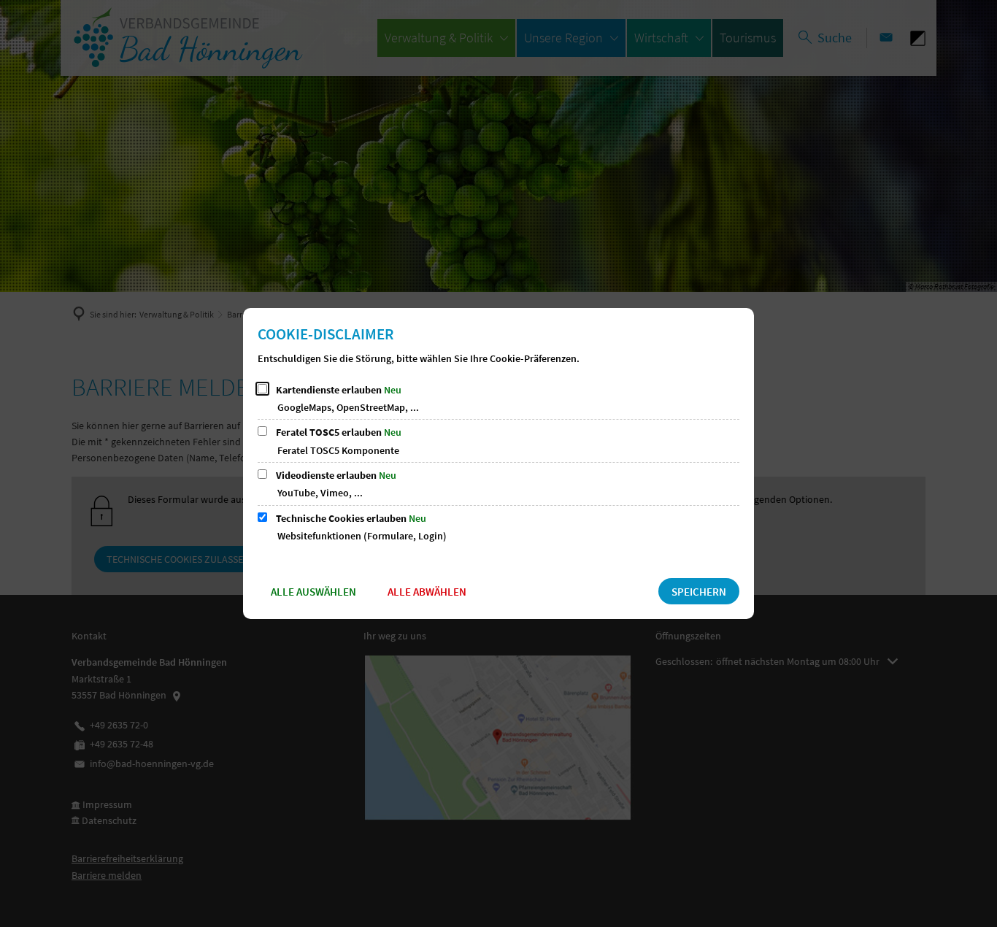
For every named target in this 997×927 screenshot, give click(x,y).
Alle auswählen (313, 592)
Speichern (698, 592)
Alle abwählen (427, 592)
